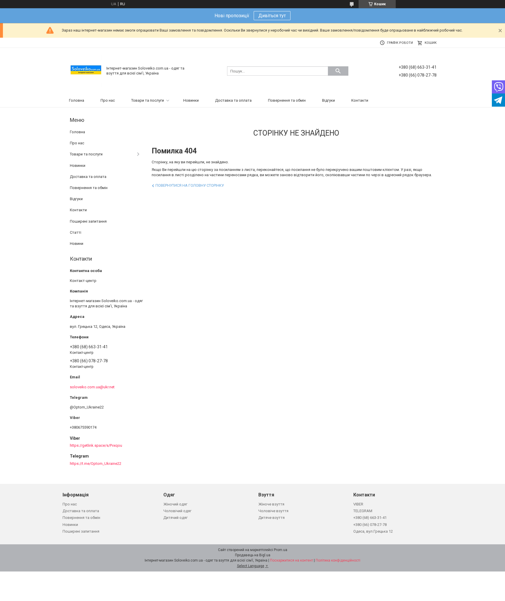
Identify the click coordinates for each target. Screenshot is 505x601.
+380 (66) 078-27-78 (370, 524)
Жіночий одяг (175, 504)
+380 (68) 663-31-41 (370, 517)
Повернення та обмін (287, 100)
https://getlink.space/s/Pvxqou (96, 445)
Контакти (359, 100)
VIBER (358, 504)
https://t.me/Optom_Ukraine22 (95, 463)
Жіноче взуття (271, 504)
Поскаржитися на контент (291, 560)
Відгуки (328, 100)
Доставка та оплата (233, 100)
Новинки (191, 100)
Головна (76, 100)
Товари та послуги (147, 100)
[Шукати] (338, 71)
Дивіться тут (272, 15)
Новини (76, 243)
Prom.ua (280, 550)
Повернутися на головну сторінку (189, 185)
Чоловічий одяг (177, 511)
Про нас (108, 100)
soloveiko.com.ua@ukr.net (92, 387)
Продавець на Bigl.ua (252, 555)
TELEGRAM (362, 511)
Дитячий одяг (175, 517)
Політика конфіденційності (338, 560)
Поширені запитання (88, 221)
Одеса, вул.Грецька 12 (373, 531)
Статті (75, 232)
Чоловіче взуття (273, 511)
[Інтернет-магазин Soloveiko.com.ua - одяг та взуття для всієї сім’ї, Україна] (85, 70)
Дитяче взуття (271, 517)
